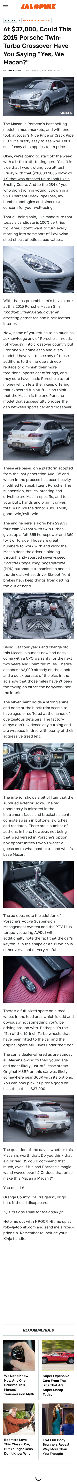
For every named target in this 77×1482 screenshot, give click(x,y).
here (7, 1202)
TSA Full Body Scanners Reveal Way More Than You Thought (56, 1447)
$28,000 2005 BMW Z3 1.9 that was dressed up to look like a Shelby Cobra (37, 179)
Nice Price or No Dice (36, 20)
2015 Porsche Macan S (35, 306)
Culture (10, 20)
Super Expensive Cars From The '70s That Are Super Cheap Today (56, 1385)
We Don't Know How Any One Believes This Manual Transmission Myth (19, 1385)
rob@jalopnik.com (19, 1227)
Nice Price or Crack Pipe (52, 135)
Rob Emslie (14, 70)
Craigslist (46, 1197)
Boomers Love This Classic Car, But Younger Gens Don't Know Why (18, 1446)
